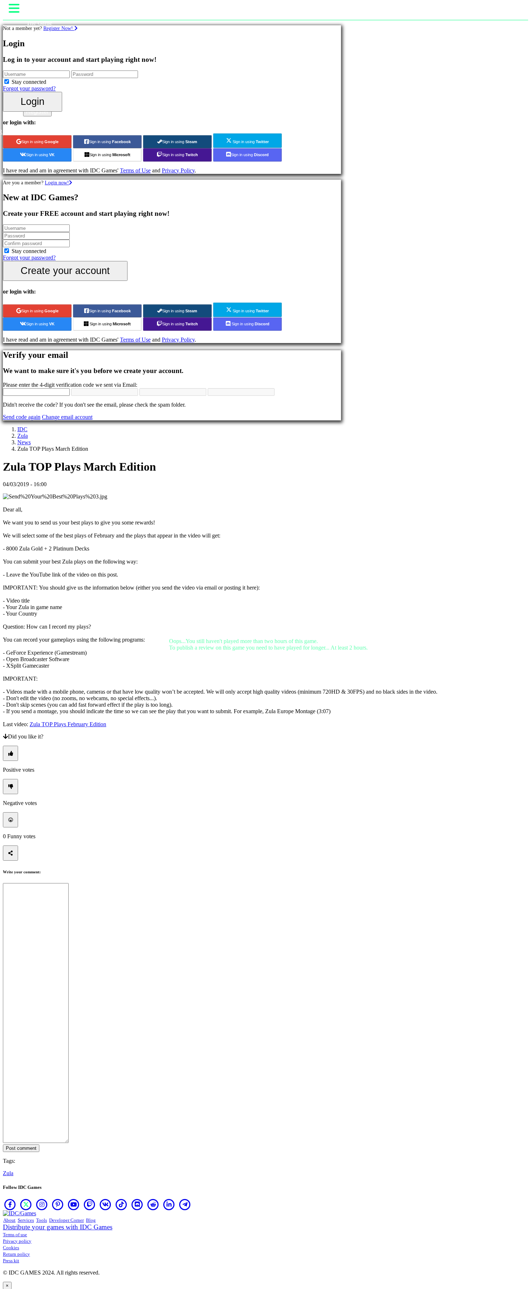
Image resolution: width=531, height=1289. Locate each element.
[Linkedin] (169, 1204)
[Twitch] (89, 1204)
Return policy (16, 1254)
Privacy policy (17, 1241)
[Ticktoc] (121, 1204)
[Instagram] (42, 1204)
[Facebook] (10, 1204)
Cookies (11, 1247)
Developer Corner (66, 1220)
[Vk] (105, 1204)
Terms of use (15, 1234)
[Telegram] (185, 1204)
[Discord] (137, 1204)
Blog (91, 1220)
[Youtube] (73, 1204)
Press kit (11, 1260)
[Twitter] (26, 1204)
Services (26, 1220)
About (9, 1220)
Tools (41, 1220)
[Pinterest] (58, 1204)
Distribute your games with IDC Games (57, 1227)
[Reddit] (153, 1204)
